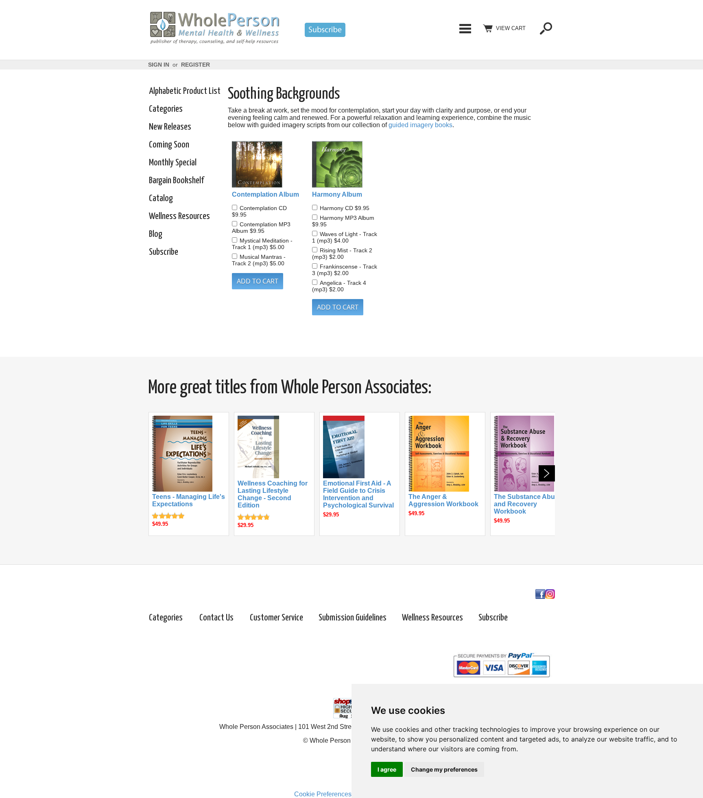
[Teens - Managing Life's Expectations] (182, 489)
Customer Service (276, 617)
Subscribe (163, 252)
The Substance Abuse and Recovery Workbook (528, 504)
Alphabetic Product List (185, 91)
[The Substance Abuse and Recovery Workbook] (524, 489)
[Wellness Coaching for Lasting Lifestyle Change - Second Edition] (258, 476)
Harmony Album (337, 194)
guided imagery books (420, 124)
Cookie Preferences (323, 794)
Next (547, 473)
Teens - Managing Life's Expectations (188, 500)
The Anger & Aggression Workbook (443, 500)
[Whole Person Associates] (214, 42)
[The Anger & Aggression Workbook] (438, 489)
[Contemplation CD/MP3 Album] (268, 165)
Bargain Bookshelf (176, 180)
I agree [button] (387, 769)
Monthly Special (172, 162)
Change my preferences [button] (444, 769)
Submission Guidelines (352, 617)
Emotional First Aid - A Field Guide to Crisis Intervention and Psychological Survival (358, 494)
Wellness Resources (179, 216)
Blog (155, 234)
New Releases (170, 127)
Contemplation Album (265, 194)
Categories (465, 28)
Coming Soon (169, 145)
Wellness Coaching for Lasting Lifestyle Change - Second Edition (273, 494)
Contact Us (216, 617)
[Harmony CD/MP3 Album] (348, 165)
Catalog (161, 198)
